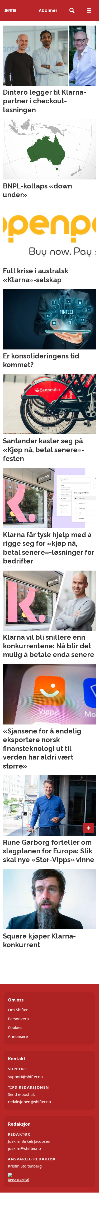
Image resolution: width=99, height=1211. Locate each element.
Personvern (18, 1018)
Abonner (48, 10)
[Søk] (72, 11)
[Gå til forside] (10, 10)
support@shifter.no (25, 1076)
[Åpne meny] (89, 10)
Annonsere (18, 1036)
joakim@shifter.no (24, 1148)
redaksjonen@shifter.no (29, 1101)
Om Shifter (18, 1009)
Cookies (15, 1027)
